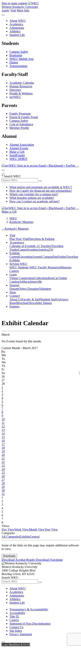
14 (3, 433)
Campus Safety (18, 51)
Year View (51, 529)
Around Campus (42, 256)
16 (3, 440)
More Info (23, 10)
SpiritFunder (17, 155)
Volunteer (45, 288)
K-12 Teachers (42, 246)
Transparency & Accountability (28, 609)
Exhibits (14, 253)
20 (3, 454)
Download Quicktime (49, 559)
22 (3, 462)
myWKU (15, 97)
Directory (15, 90)
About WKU (17, 20)
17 (3, 444)
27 (3, 479)
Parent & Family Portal (23, 117)
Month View (37, 529)
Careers (14, 620)
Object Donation (28, 288)
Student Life (17, 35)
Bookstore (15, 55)
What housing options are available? (31, 197)
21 (3, 458)
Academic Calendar (21, 82)
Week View (21, 529)
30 (3, 490)
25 (3, 472)
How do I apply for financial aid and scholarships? (40, 190)
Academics (16, 24)
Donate (13, 288)
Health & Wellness (21, 93)
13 (3, 430)
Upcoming (25, 256)
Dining (13, 62)
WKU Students (19, 267)
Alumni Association (21, 144)
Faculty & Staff (31, 299)
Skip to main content (14, 3)
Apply (5, 10)
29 (3, 486)
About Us (15, 299)
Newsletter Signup (40, 303)
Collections (41, 278)
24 (3, 469)
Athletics (14, 31)
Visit (13, 10)
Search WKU (11, 176)
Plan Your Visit (18, 239)
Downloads (9, 555)
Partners (14, 306)
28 (3, 483)
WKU (13, 218)
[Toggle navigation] (3, 229)
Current (14, 256)
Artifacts (24, 281)
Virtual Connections (21, 278)
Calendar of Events (21, 246)
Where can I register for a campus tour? (33, 194)
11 (3, 422)
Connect (14, 296)
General (35, 536)
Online (62, 256)
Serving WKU (18, 263)
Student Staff (49, 299)
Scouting (32, 249)
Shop (12, 292)
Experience (16, 242)
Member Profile (19, 127)
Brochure (23, 303)
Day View (8, 529)
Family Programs (20, 113)
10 (3, 419)
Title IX (14, 616)
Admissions (16, 27)
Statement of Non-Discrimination (30, 623)
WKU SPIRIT (18, 159)
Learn (13, 274)
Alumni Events (18, 148)
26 (3, 476)
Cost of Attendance (21, 124)
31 (3, 494)
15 (3, 437)
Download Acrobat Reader (19, 559)
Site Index (15, 630)
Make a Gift (16, 151)
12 (3, 426)
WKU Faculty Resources (45, 267)
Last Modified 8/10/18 (16, 644)
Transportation (18, 66)
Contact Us (16, 627)
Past (55, 256)
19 (3, 451)
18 (3, 447)
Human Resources (20, 86)
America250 (45, 249)
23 (3, 465)
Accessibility (17, 613)
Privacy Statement (20, 634)
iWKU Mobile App (21, 58)
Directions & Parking (41, 239)
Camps (22, 249)
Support (14, 285)
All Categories (10, 536)
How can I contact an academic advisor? (34, 201)
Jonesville (36, 281)
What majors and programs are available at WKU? (40, 187)
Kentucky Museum (21, 222)
